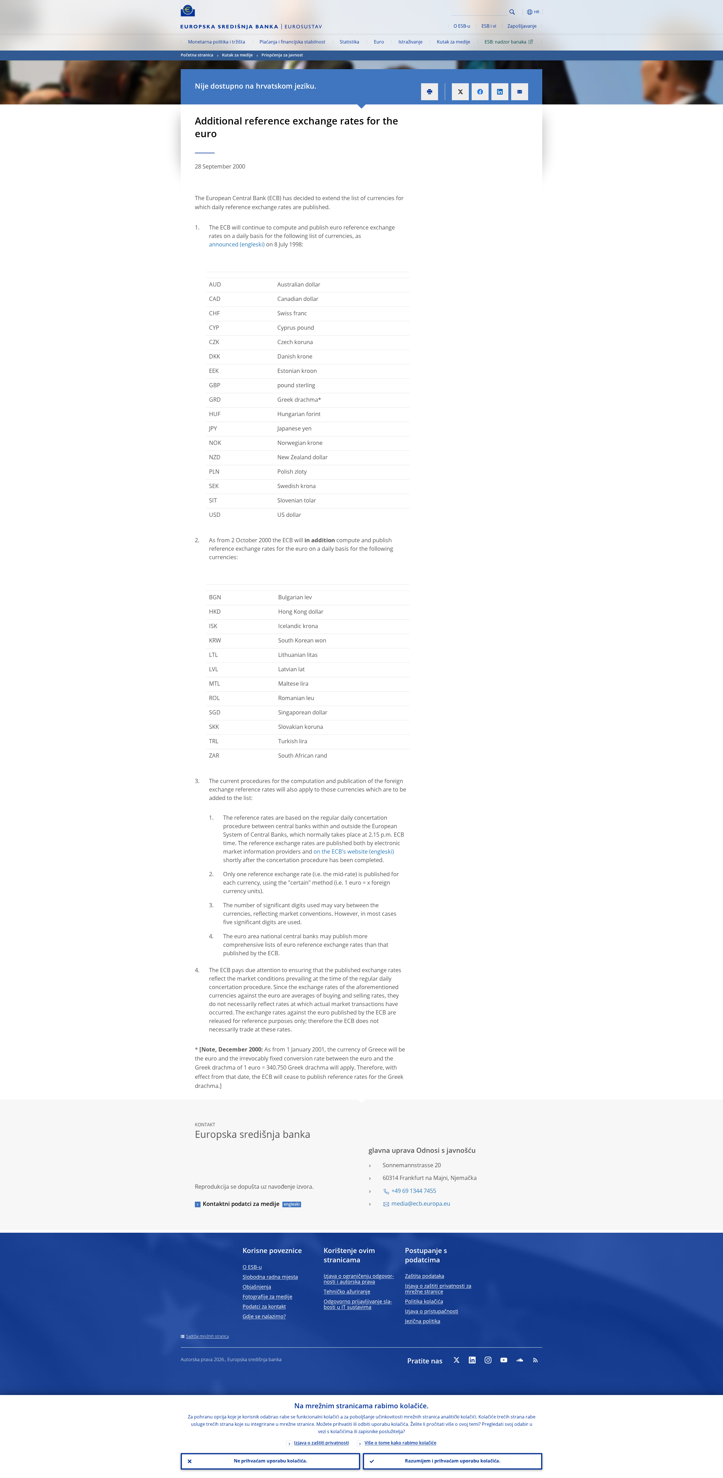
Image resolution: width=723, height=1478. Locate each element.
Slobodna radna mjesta (270, 1277)
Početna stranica (197, 55)
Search (512, 12)
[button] (522, 12)
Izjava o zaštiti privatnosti (321, 1443)
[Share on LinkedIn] (499, 91)
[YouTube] (504, 1360)
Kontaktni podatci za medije (241, 1204)
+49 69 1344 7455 (413, 1191)
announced (223, 245)
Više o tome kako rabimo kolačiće (400, 1443)
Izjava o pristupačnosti (431, 1311)
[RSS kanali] (535, 1360)
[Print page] (429, 91)
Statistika (349, 42)
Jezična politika (422, 1321)
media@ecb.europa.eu (420, 1204)
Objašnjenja (257, 1287)
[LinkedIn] (472, 1360)
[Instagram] (488, 1360)
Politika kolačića (424, 1301)
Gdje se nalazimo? (264, 1316)
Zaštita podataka (424, 1276)
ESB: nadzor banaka (505, 42)
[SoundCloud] (519, 1360)
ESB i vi (489, 26)
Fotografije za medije (267, 1297)
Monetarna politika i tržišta (216, 42)
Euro (379, 42)
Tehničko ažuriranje (347, 1292)
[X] (456, 1360)
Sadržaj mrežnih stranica (207, 1337)
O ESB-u (462, 26)
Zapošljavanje (522, 26)
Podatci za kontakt (264, 1306)
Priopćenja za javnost (282, 55)
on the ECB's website (340, 852)
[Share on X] (460, 91)
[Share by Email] (519, 91)
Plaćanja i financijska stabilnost (292, 42)
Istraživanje (410, 42)
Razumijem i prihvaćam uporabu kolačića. (452, 1461)
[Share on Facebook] (480, 91)
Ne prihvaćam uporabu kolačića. (270, 1461)
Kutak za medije (453, 42)
